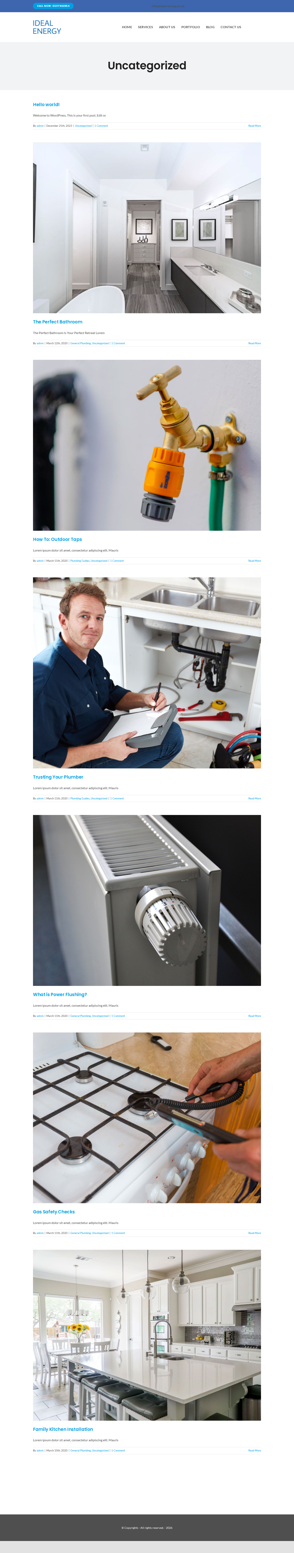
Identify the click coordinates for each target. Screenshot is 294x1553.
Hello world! (46, 105)
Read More (254, 125)
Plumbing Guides (80, 560)
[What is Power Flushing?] (147, 900)
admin (40, 125)
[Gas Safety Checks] (147, 1117)
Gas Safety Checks (54, 1212)
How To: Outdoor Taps (57, 539)
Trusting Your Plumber (58, 777)
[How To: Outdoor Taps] (147, 445)
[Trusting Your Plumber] (147, 673)
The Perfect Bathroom (57, 322)
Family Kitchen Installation (63, 1429)
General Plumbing (80, 343)
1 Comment (101, 125)
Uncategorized (83, 125)
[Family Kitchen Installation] (147, 1335)
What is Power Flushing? (60, 994)
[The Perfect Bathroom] (147, 227)
